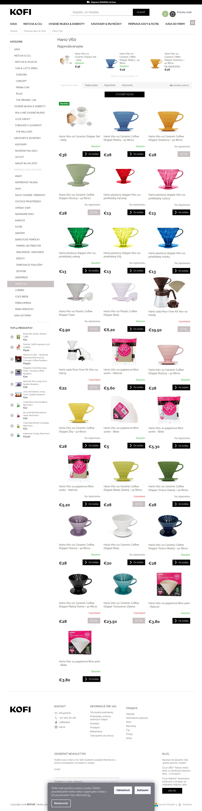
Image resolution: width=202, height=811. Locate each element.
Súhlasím (142, 790)
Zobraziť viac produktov (123, 76)
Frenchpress (23, 303)
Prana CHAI (23, 87)
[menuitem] (13, 24)
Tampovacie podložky (29, 265)
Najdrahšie (109, 85)
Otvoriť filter (124, 94)
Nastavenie (61, 803)
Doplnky (130, 714)
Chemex (19, 290)
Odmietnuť (123, 790)
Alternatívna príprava (137, 718)
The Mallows (24, 131)
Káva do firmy (22, 315)
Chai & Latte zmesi (26, 68)
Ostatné (21, 271)
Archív (172, 790)
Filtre (18, 227)
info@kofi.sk (65, 713)
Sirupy (129, 734)
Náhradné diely (24, 214)
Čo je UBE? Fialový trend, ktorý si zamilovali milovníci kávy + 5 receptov (176, 770)
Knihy (18, 176)
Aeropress (21, 277)
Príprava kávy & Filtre (27, 170)
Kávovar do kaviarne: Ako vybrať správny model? (175, 761)
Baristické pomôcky (27, 239)
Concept (21, 81)
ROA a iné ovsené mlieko (30, 113)
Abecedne (127, 85)
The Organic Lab (26, 100)
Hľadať (141, 12)
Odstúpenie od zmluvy (102, 735)
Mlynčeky (131, 726)
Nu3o (19, 93)
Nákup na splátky (26, 163)
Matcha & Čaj (22, 55)
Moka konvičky (24, 309)
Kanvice (20, 220)
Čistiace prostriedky (28, 201)
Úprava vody (23, 208)
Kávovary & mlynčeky (27, 138)
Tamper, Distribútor (28, 246)
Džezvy (20, 258)
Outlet (19, 157)
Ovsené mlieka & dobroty (30, 106)
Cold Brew (22, 296)
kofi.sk (62, 727)
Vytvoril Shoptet (166, 804)
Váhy (18, 188)
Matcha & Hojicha (26, 62)
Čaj (128, 730)
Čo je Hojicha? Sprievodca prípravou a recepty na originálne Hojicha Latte (175, 781)
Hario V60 (21, 284)
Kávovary (21, 144)
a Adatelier (184, 804)
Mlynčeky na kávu (26, 151)
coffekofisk (64, 722)
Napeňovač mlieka (26, 182)
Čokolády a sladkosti (28, 125)
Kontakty (94, 723)
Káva (17, 49)
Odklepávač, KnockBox (30, 252)
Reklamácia (96, 731)
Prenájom (95, 727)
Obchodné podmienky (101, 712)
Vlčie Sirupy (22, 119)
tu (89, 795)
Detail (184, 154)
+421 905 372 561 (67, 717)
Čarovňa (21, 74)
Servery (20, 233)
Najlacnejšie (91, 85)
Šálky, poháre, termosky (30, 195)
